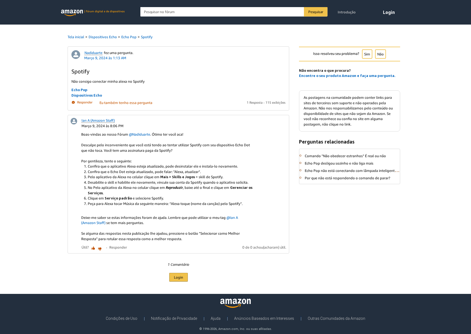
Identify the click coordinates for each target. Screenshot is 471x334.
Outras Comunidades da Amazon (336, 318)
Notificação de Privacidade (174, 318)
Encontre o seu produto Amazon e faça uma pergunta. (347, 75)
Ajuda (216, 318)
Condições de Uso (121, 318)
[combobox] (234, 12)
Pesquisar (315, 12)
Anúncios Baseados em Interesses (264, 318)
